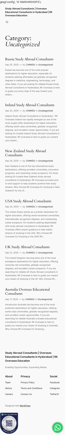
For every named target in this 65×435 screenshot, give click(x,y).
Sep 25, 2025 (12, 64)
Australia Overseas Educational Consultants (27, 291)
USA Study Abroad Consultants (28, 201)
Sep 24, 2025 (12, 160)
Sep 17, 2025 (11, 299)
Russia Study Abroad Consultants (29, 59)
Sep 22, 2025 (11, 252)
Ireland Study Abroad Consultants (29, 105)
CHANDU (30, 64)
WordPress (25, 405)
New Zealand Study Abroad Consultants (25, 153)
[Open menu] (7, 22)
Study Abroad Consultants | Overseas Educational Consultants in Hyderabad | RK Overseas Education (28, 12)
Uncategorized (45, 64)
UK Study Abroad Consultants (27, 247)
